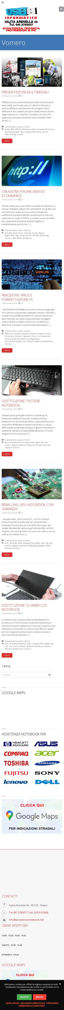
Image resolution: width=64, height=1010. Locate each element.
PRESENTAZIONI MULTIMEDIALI (25, 92)
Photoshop (36, 132)
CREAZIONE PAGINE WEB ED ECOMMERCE (23, 193)
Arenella (41, 129)
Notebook (31, 445)
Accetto (24, 997)
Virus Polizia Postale (31, 341)
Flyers (22, 132)
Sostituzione (18, 649)
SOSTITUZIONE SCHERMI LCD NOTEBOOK (24, 607)
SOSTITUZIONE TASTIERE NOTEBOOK (21, 403)
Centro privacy (12, 1002)
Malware (34, 333)
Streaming (44, 235)
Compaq (26, 442)
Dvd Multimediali (12, 132)
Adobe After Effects (13, 129)
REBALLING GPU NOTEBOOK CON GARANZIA (28, 506)
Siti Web (35, 235)
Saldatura (41, 545)
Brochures (50, 129)
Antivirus (8, 333)
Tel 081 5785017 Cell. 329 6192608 (28, 912)
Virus (34, 336)
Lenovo (8, 445)
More (7, 141)
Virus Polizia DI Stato (13, 341)
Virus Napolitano (33, 339)
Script (22, 235)
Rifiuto (39, 997)
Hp (42, 442)
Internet (27, 233)
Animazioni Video (29, 129)
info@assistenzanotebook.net (26, 919)
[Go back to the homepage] (21, 19)
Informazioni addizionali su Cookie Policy (38, 1004)
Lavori (20, 127)
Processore (23, 545)
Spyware (27, 336)
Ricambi (39, 445)
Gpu (43, 543)
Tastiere (8, 447)
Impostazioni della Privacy (33, 1002)
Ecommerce (18, 233)
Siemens (47, 445)
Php (17, 235)
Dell (32, 442)
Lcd (10, 646)
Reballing (33, 545)
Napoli (28, 132)
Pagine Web (10, 235)
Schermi (47, 646)
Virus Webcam (47, 341)
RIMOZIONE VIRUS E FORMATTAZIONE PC (17, 297)
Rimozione (9, 336)
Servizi (27, 127)
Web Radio (17, 238)
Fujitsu (37, 442)
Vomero (20, 134)
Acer (7, 442)
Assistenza (25, 333)
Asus (20, 442)
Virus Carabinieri (44, 336)
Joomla (35, 233)
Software (18, 336)
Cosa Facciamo (11, 127)
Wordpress (27, 238)
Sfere (48, 545)
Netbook (22, 445)
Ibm (46, 442)
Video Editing (10, 134)
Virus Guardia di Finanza (15, 339)
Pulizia (48, 333)
